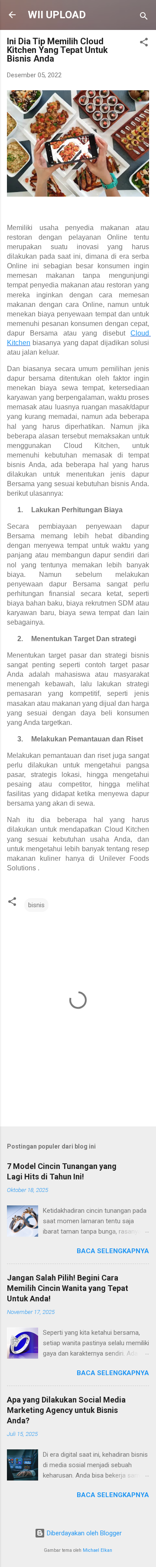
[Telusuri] (144, 17)
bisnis (36, 905)
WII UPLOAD (57, 15)
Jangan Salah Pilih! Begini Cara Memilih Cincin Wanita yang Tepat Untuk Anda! (67, 1288)
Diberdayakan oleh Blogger (83, 1533)
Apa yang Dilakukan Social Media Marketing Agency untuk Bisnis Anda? (66, 1410)
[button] (144, 43)
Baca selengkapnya (113, 1251)
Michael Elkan (97, 1550)
